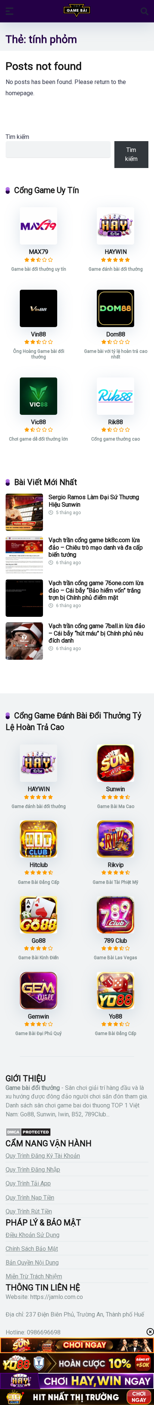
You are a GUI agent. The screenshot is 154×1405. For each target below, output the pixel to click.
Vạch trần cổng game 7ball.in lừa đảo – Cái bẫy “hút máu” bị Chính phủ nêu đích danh (97, 633)
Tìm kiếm (17, 136)
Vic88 (38, 422)
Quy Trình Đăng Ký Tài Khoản (43, 1155)
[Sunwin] (115, 779)
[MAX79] (38, 242)
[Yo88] (115, 1007)
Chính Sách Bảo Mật (32, 1248)
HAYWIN (116, 251)
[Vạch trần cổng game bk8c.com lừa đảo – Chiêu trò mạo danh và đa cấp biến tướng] (24, 571)
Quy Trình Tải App (28, 1183)
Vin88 (38, 334)
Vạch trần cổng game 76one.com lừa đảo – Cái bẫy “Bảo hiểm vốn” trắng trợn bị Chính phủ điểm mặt (96, 590)
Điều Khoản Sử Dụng (32, 1234)
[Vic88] (38, 412)
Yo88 (115, 1016)
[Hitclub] (38, 855)
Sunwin (115, 789)
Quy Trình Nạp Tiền (30, 1197)
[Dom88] (115, 325)
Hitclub (39, 864)
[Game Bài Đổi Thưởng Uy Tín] (76, 10)
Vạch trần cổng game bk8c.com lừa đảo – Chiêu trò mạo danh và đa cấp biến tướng (96, 547)
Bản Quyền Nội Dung (32, 1262)
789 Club (115, 940)
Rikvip (116, 864)
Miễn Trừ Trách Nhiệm (34, 1276)
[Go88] (38, 931)
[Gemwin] (38, 1007)
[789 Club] (115, 931)
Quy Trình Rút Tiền (29, 1211)
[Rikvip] (115, 855)
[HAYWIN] (115, 242)
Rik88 (115, 422)
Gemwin (38, 1016)
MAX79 (38, 251)
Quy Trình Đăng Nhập (33, 1169)
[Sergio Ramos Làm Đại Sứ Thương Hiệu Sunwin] (24, 528)
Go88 (39, 940)
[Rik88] (115, 412)
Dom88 (115, 334)
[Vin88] (38, 325)
